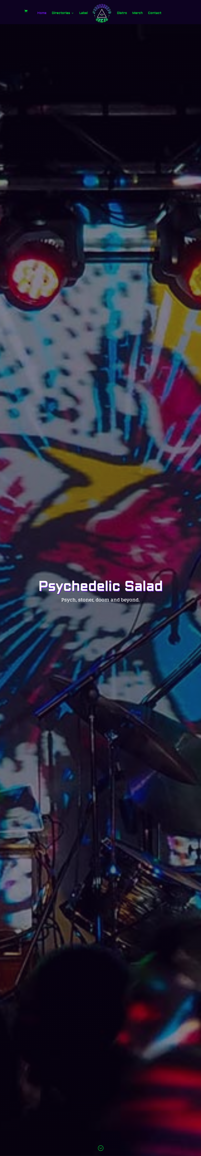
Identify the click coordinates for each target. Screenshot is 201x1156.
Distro (122, 13)
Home (42, 13)
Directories (61, 13)
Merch (137, 13)
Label (83, 13)
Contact (154, 13)
